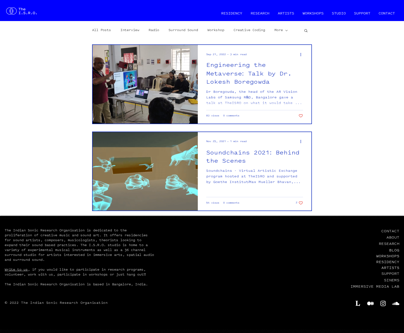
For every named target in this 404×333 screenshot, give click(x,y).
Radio (154, 30)
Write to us (16, 270)
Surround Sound (183, 30)
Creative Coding (249, 30)
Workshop (215, 30)
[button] (306, 31)
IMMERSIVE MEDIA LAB (374, 287)
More (278, 30)
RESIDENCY (387, 261)
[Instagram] (383, 303)
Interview (129, 30)
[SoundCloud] (395, 303)
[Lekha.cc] (357, 303)
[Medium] (370, 303)
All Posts (101, 30)
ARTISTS (390, 267)
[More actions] (302, 54)
